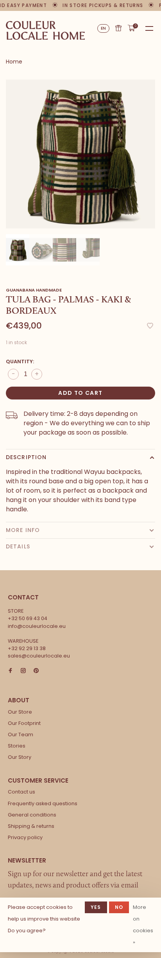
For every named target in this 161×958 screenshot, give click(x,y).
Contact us (21, 791)
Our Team (20, 734)
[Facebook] (10, 671)
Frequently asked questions (42, 803)
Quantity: (20, 361)
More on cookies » (143, 924)
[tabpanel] (80, 154)
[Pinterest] (36, 671)
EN (103, 28)
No (119, 907)
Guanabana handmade (34, 290)
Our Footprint (24, 723)
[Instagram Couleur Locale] (23, 671)
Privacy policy (25, 837)
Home (14, 61)
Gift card (118, 28)
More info (23, 530)
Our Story (19, 757)
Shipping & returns (31, 826)
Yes (96, 907)
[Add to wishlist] (150, 326)
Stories (16, 745)
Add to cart (80, 393)
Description (26, 457)
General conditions (32, 814)
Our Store (20, 712)
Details (18, 546)
